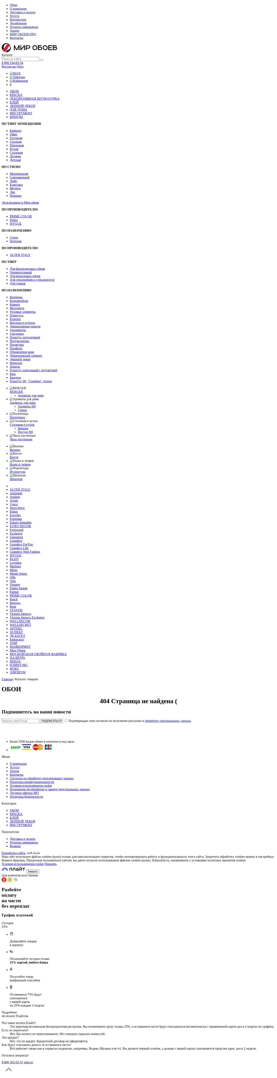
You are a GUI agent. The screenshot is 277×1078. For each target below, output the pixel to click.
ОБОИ (14, 91)
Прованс (16, 195)
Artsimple (16, 493)
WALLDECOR (20, 621)
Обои (13, 5)
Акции (14, 30)
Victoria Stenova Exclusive (27, 617)
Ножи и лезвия (20, 464)
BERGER (16, 391)
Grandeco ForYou (21, 544)
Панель (15, 366)
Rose (13, 606)
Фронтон (16, 363)
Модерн (15, 188)
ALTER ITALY (20, 255)
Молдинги (17, 308)
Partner (14, 592)
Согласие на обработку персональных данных (42, 778)
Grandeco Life (19, 548)
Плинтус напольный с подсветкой (33, 370)
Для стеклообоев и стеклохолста (32, 279)
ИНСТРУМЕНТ (21, 113)
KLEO (14, 559)
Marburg (15, 566)
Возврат (15, 846)
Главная (7, 679)
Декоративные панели (25, 326)
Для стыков (18, 283)
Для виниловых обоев (25, 276)
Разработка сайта (13, 853)
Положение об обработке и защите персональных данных (50, 789)
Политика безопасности (26, 796)
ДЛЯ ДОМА (18, 109)
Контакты (16, 38)
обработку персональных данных (168, 721)
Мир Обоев (18, 650)
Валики (15, 450)
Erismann (16, 519)
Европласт (17, 639)
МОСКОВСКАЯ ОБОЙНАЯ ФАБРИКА (38, 654)
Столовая (16, 152)
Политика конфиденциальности (32, 782)
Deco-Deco (17, 508)
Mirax (13, 570)
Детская (15, 160)
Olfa (12, 577)
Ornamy (15, 584)
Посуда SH (25, 432)
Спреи (22, 410)
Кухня (14, 149)
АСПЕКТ (16, 632)
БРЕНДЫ (16, 117)
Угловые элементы (23, 311)
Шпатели (16, 479)
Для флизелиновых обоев (27, 268)
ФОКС (14, 668)
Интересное (18, 19)
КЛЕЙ (14, 102)
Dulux (14, 220)
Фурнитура (17, 471)
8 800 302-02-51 (12, 1062)
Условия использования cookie (31, 785)
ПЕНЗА (15, 661)
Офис (13, 134)
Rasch (14, 599)
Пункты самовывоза (24, 27)
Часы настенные (21, 439)
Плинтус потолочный (25, 337)
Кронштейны (19, 300)
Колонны (16, 297)
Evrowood (16, 529)
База (13, 374)
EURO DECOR (20, 526)
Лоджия (15, 156)
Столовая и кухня (22, 424)
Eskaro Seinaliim (20, 522)
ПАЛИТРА (17, 657)
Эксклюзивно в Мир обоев (20, 202)
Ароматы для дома (31, 395)
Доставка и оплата (22, 12)
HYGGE (15, 223)
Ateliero (15, 497)
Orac (13, 581)
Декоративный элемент (26, 355)
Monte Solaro (18, 573)
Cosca (14, 504)
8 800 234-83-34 (12, 63)
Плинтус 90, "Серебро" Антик (31, 381)
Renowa (15, 603)
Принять (51, 864)
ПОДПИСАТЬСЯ (51, 721)
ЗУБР (13, 643)
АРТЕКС (16, 628)
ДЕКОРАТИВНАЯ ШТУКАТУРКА (35, 98)
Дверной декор (20, 359)
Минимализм (19, 173)
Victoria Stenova (20, 614)
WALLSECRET (20, 624)
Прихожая (17, 145)
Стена (14, 237)
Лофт (13, 181)
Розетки (15, 319)
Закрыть (33, 871)
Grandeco (16, 540)
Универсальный (21, 272)
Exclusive (16, 533)
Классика (16, 184)
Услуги (14, 16)
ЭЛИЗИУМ (18, 672)
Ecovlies (15, 515)
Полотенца (17, 417)
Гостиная (16, 138)
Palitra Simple (19, 588)
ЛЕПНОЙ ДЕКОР (22, 106)
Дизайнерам (18, 23)
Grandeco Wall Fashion (25, 551)
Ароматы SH (27, 406)
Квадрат (15, 377)
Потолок (16, 241)
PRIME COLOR (21, 216)
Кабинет (15, 130)
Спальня (15, 141)
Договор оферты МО (24, 793)
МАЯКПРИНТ (20, 646)
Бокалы (23, 428)
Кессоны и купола (22, 322)
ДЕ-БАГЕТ (17, 635)
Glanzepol (16, 537)
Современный (19, 177)
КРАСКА (16, 95)
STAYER (16, 610)
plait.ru (28, 1062)
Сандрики (17, 333)
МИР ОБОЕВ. (23, 34)
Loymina (15, 562)
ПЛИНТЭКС (19, 665)
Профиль (16, 348)
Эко (12, 192)
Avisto (14, 500)
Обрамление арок (22, 352)
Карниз (15, 304)
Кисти (14, 457)
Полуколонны (19, 341)
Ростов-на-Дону (13, 66)
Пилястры (17, 344)
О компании (18, 8)
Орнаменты (18, 330)
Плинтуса (16, 315)
